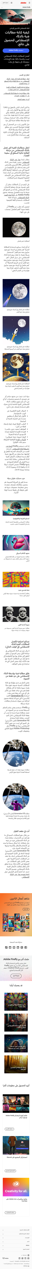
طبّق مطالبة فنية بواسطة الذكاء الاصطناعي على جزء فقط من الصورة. (16, 94)
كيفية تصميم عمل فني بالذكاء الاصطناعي (19, 876)
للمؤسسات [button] (27, 1238)
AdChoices (25, 1266)
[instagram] (25, 1258)
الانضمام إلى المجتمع (10, 1171)
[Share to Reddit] (10, 947)
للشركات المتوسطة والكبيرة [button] (24, 1234)
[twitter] (22, 1258)
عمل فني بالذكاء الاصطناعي (19, 161)
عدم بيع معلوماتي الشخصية (8, 1263)
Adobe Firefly (26, 7)
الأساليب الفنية (21, 439)
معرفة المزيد (16, 976)
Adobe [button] (27, 1245)
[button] (11, 2)
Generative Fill (17, 695)
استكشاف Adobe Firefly (16, 50)
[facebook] (28, 1258)
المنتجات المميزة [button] (26, 1249)
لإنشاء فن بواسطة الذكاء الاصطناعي (17, 448)
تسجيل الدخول (5, 3)
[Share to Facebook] (26, 947)
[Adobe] (23, 2)
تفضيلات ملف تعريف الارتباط (18, 1263)
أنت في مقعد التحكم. (23, 99)
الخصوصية (11, 1261)
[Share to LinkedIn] (18, 947)
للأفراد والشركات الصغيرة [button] (24, 1230)
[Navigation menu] (29, 2)
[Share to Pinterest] (14, 947)
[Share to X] (22, 947)
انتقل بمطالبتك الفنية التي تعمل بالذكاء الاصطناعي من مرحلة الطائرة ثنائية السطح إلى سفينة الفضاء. (16, 81)
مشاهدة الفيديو (9, 1129)
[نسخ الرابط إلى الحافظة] (6, 947)
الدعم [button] (28, 1241)
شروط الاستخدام (26, 1263)
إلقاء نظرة (26, 909)
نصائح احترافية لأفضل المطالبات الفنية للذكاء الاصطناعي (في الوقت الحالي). (17, 88)
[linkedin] (19, 1258)
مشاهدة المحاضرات (10, 1212)
